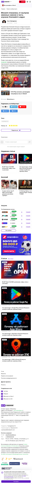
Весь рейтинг (9, 230)
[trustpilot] (4, 463)
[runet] (2, 459)
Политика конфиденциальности (9, 378)
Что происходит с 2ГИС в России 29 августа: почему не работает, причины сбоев (14, 360)
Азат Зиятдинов (12, 21)
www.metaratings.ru (18, 410)
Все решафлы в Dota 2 (10, 5)
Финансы (3, 384)
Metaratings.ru (10, 99)
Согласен (16, 481)
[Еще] (30, 1)
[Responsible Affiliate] (7, 468)
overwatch (5, 121)
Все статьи (10, 258)
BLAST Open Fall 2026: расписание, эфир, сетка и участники (8, 168)
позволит (4, 62)
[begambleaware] (14, 463)
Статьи (4, 258)
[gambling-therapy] (24, 463)
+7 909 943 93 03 (10, 436)
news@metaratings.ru (11, 434)
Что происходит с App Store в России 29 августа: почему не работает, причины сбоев (15, 334)
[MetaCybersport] (7, 405)
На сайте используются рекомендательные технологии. (14, 454)
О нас (2, 371)
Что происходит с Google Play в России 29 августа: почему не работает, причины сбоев (15, 308)
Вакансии (3, 373)
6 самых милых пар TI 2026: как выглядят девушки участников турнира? (8, 193)
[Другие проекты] (6, 1)
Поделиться (15, 130)
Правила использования (7, 375)
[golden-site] (8, 459)
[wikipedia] (18, 459)
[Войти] (27, 1)
